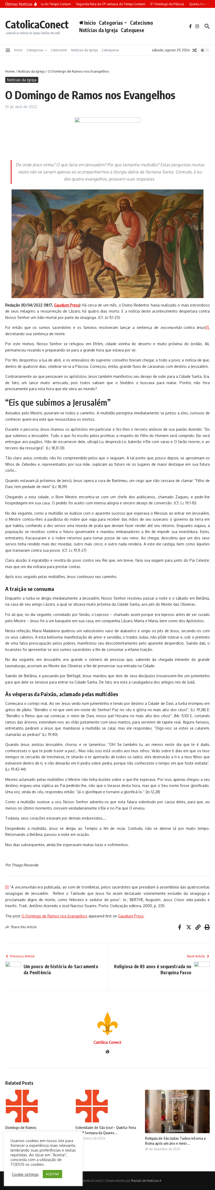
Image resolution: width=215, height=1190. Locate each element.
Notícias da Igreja (98, 30)
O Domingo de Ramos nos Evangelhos (54, 916)
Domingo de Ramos (20, 1127)
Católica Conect (107, 1042)
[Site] (107, 1052)
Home (10, 71)
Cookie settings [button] (25, 1174)
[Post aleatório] (194, 50)
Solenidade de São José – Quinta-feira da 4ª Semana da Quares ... (105, 1130)
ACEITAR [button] (52, 1174)
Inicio (18, 50)
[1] (207, 327)
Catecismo (141, 22)
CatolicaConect (37, 24)
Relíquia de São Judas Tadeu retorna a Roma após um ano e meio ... (175, 1141)
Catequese (132, 30)
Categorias (111, 22)
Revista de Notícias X (146, 1181)
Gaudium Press (131, 916)
